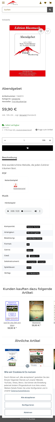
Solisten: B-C (34, 256)
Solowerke (16, 99)
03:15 (29, 268)
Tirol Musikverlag (33, 273)
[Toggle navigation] (3, 1)
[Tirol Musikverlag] (12, 3)
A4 (28, 244)
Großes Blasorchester (34, 238)
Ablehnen (28, 412)
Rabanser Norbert (33, 227)
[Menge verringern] (5, 140)
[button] (40, 2)
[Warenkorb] (50, 2)
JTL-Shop (32, 419)
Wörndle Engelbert (33, 233)
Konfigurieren (28, 405)
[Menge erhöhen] (50, 140)
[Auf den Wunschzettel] (47, 31)
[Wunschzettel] (45, 2)
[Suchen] (50, 9)
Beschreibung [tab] (9, 157)
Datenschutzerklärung (20, 391)
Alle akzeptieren (28, 397)
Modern (30, 250)
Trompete (41, 262)
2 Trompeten (31, 262)
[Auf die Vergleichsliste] (41, 31)
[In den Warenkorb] (27, 148)
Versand (23, 115)
